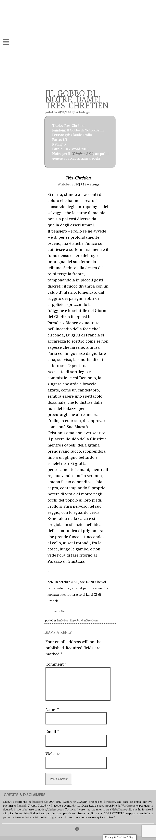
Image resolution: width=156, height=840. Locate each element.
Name (52, 709)
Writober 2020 (82, 153)
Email (52, 731)
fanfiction (62, 620)
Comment (56, 664)
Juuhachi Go (83, 112)
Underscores (55, 809)
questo (64, 594)
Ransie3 (21, 805)
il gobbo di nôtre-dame (84, 620)
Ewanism (109, 802)
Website (53, 753)
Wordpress (128, 805)
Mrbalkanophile (122, 809)
